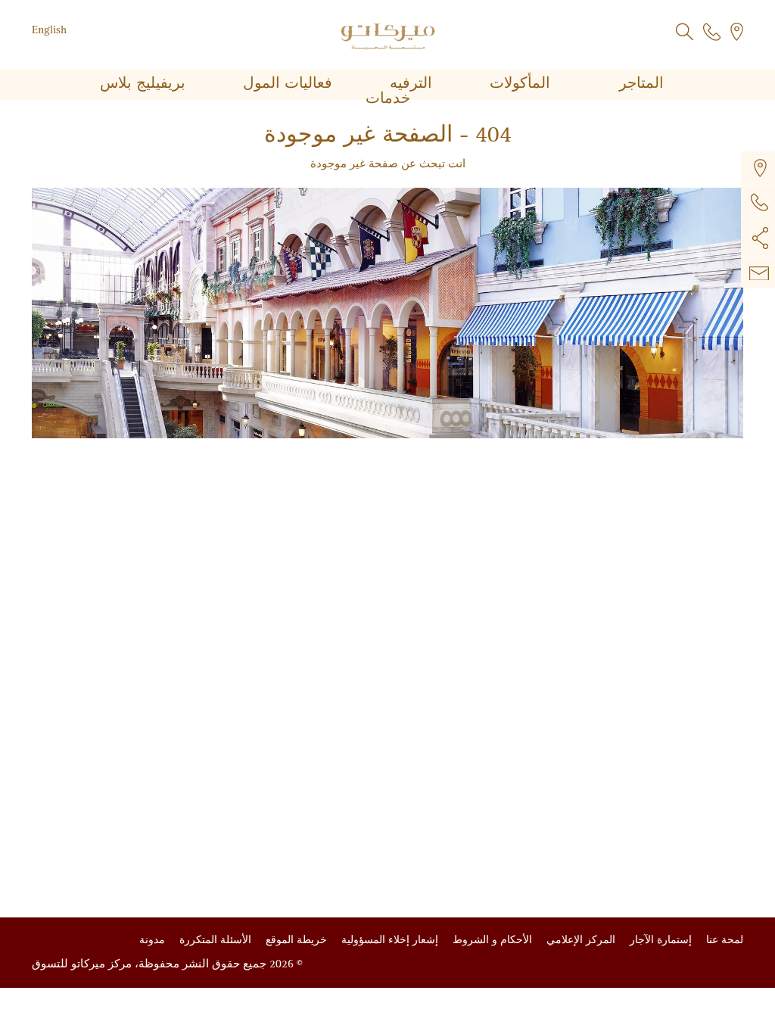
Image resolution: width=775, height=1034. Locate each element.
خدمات (388, 98)
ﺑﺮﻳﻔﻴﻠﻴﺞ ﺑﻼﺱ (142, 83)
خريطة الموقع (295, 939)
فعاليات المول (285, 83)
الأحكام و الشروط (491, 939)
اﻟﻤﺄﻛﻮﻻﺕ (517, 83)
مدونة (152, 939)
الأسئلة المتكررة (213, 939)
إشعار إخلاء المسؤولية (388, 939)
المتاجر (639, 83)
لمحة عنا (723, 939)
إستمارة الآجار (659, 939)
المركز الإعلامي (579, 939)
